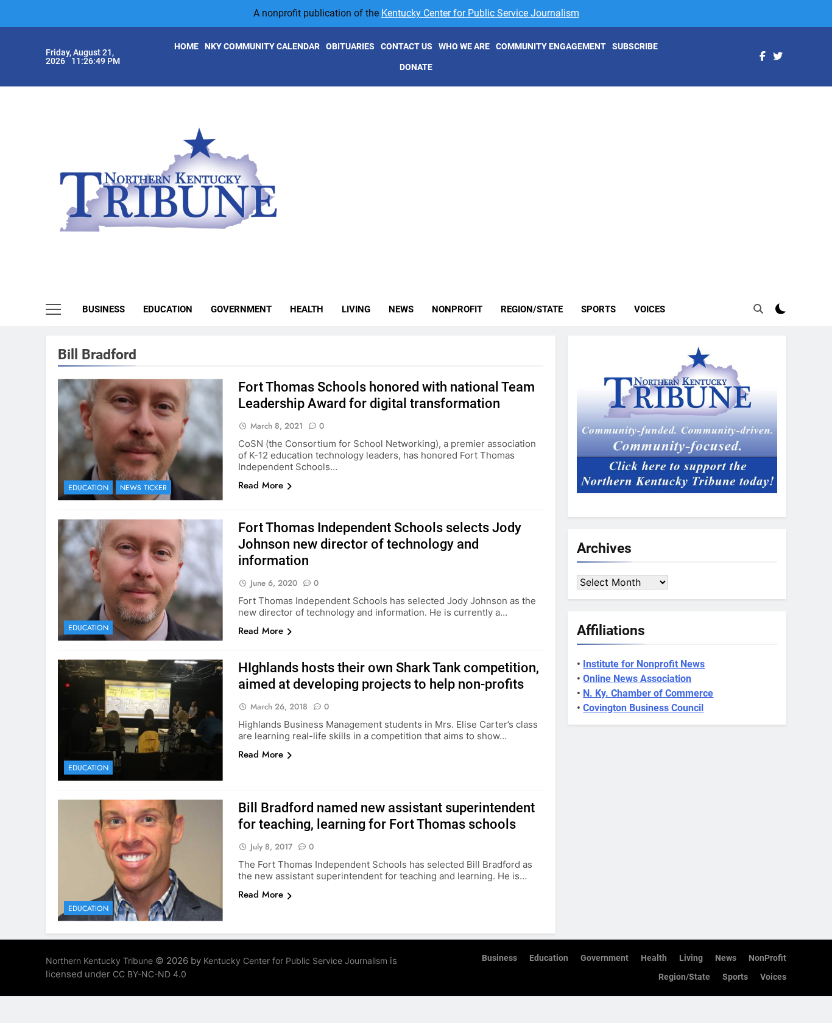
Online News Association (637, 678)
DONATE (416, 67)
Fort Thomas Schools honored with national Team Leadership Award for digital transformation (386, 395)
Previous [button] (791, 170)
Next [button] (763, 170)
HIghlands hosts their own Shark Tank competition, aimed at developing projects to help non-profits (388, 676)
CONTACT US (406, 46)
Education (167, 309)
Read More (260, 485)
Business (103, 309)
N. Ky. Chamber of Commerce (648, 693)
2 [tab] (792, 128)
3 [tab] (792, 147)
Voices (649, 309)
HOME (186, 46)
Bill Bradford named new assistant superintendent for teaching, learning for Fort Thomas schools (386, 816)
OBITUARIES (350, 46)
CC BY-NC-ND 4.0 (149, 974)
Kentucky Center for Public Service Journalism (480, 13)
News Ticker (143, 487)
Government (241, 309)
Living (356, 309)
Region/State (532, 309)
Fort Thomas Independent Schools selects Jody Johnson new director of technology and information (379, 544)
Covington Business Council (643, 708)
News (401, 309)
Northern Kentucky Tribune (99, 960)
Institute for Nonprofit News (644, 664)
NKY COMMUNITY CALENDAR (262, 46)
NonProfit (457, 309)
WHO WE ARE (464, 46)
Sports (598, 309)
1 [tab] (792, 110)
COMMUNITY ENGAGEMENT (551, 46)
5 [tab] (792, 183)
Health (306, 309)
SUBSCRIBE (635, 46)
